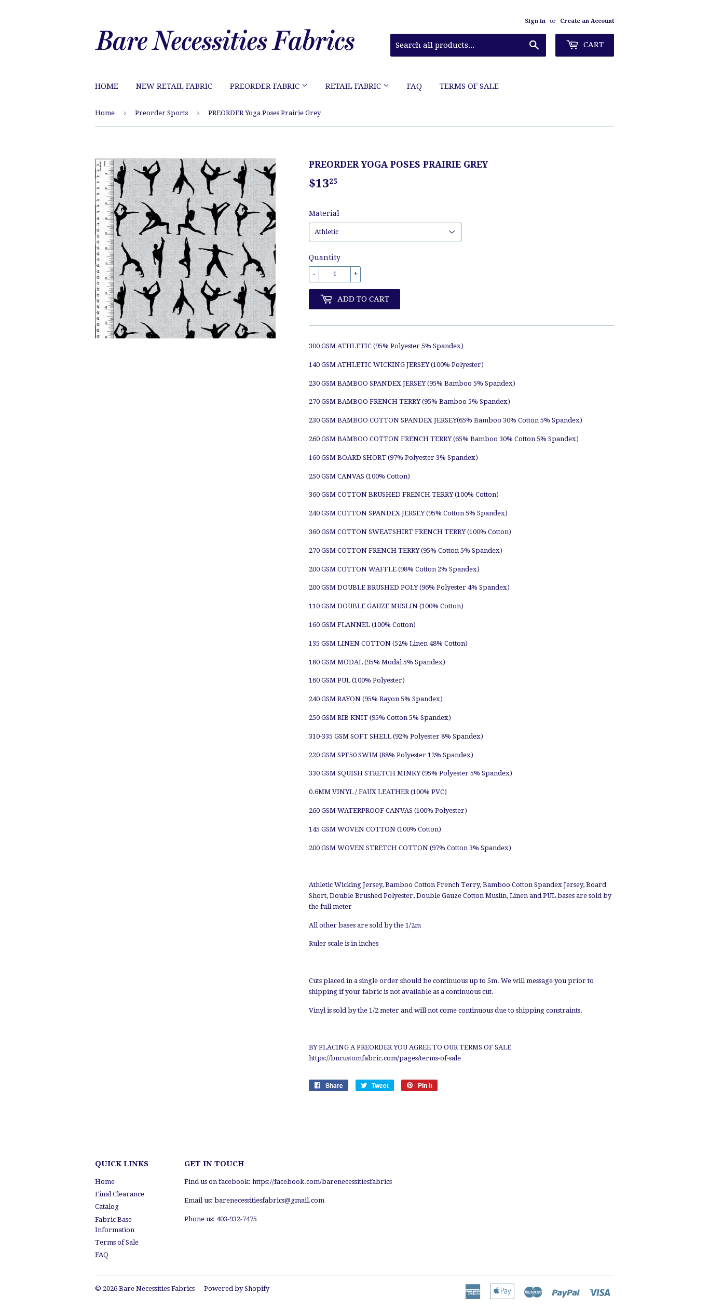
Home (106, 86)
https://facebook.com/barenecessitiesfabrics (322, 1181)
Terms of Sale (469, 86)
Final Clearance (119, 1194)
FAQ (414, 86)
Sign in (535, 21)
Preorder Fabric (266, 86)
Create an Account (587, 21)
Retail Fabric (354, 86)
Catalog (107, 1206)
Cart (592, 44)
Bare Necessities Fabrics (157, 1288)
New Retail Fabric (174, 86)
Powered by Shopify (236, 1288)
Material (324, 213)
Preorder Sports (161, 113)
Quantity (324, 257)
